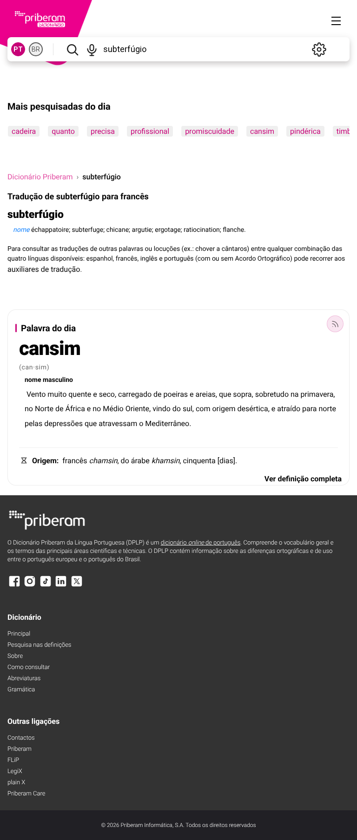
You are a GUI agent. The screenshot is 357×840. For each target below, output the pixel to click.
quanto (63, 131)
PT (18, 49)
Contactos (21, 738)
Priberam (19, 749)
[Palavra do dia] (335, 323)
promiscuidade (209, 131)
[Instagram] (30, 585)
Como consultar (28, 667)
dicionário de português (201, 542)
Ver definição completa (303, 478)
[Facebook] (14, 585)
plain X (16, 782)
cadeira (24, 131)
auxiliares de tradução (43, 269)
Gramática (21, 689)
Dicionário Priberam (40, 176)
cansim (262, 131)
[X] (77, 585)
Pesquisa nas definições (39, 645)
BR (36, 49)
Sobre (15, 656)
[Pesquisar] (72, 49)
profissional (150, 131)
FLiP (13, 760)
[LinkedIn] (61, 585)
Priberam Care (26, 793)
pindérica (305, 131)
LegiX (14, 771)
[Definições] (319, 49)
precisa (103, 131)
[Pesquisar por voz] (92, 49)
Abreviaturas (23, 678)
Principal (18, 633)
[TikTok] (46, 585)
